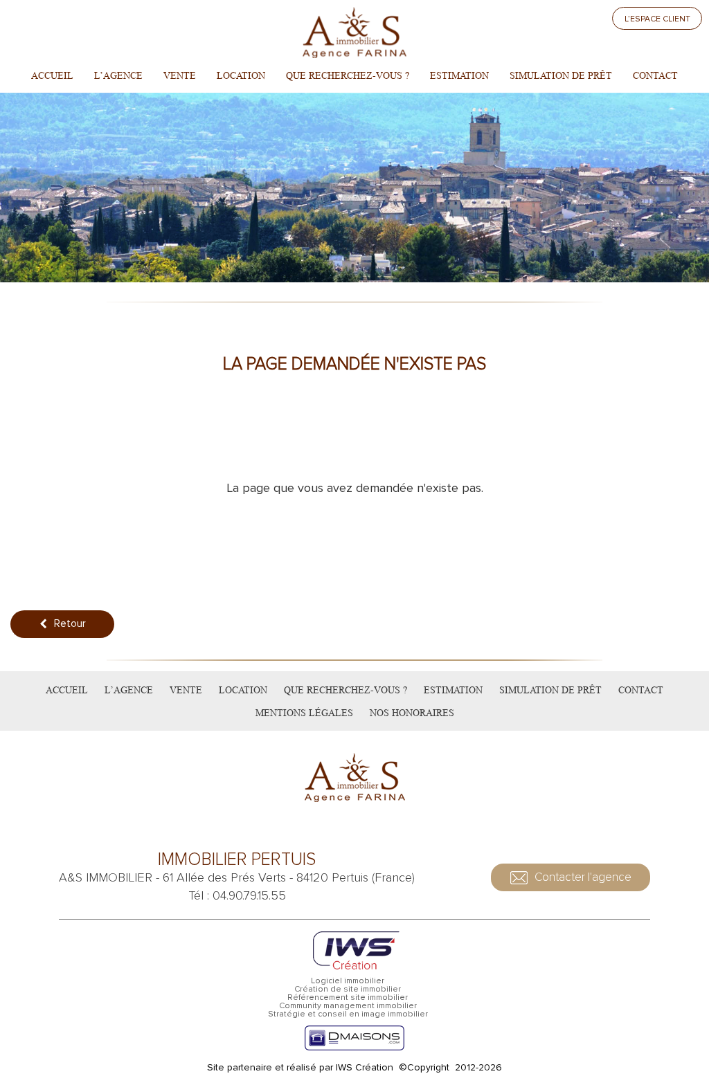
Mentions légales (304, 712)
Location (241, 75)
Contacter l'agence (583, 877)
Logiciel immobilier (347, 981)
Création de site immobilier (347, 989)
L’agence (118, 75)
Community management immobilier (348, 1006)
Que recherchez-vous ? (347, 75)
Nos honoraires (412, 712)
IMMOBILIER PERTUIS (237, 860)
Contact (655, 75)
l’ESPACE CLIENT (657, 19)
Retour (70, 623)
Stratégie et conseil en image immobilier (348, 1014)
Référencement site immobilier (347, 998)
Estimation (459, 75)
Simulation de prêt (561, 75)
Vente (179, 75)
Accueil (52, 75)
